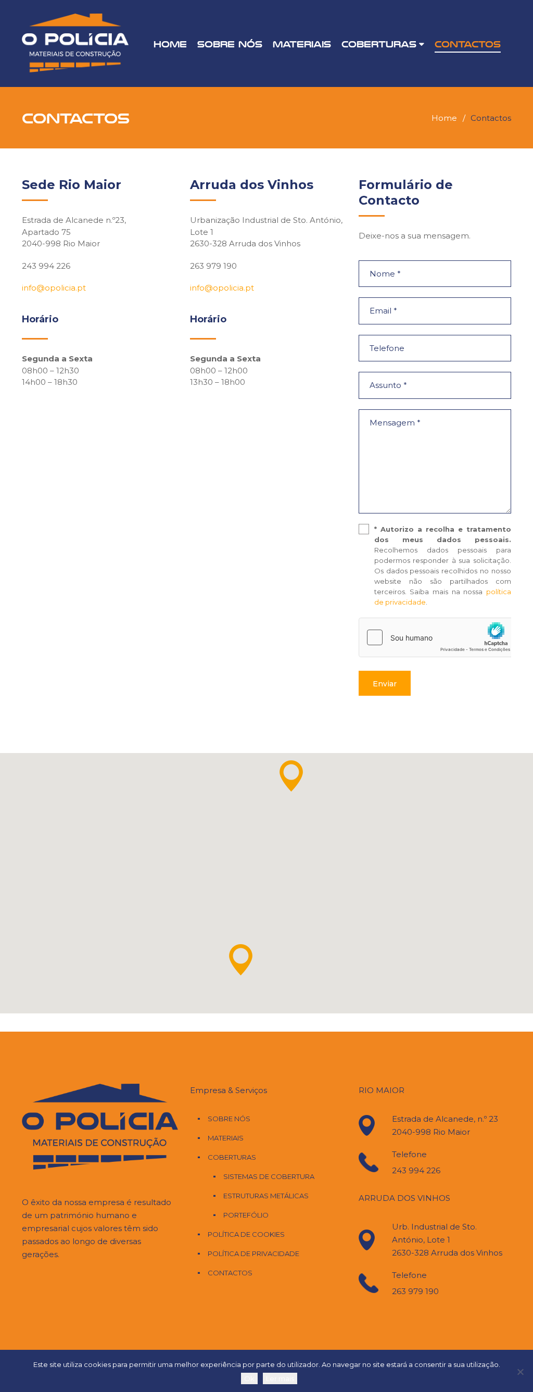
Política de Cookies (246, 1234)
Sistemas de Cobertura (268, 1176)
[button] (291, 776)
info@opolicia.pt (54, 288)
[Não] (520, 1371)
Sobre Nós (229, 44)
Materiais (302, 44)
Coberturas (378, 44)
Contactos (468, 44)
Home (170, 44)
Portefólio (246, 1215)
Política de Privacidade (253, 1253)
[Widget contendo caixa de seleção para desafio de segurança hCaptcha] (437, 637)
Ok (249, 1378)
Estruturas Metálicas (266, 1196)
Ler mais (280, 1378)
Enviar (385, 683)
